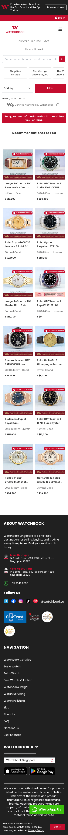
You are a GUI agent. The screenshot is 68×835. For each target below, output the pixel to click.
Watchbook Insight (16, 687)
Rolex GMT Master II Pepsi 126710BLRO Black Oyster (49, 305)
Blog (6, 707)
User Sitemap (12, 735)
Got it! (57, 827)
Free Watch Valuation (18, 680)
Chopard (38, 49)
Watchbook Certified (17, 660)
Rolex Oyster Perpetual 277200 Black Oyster (48, 246)
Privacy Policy (36, 830)
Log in (61, 18)
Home (28, 49)
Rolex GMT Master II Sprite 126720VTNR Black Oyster (49, 187)
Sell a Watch (12, 673)
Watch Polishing (14, 701)
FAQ (6, 721)
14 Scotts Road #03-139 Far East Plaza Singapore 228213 (32, 558)
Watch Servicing (14, 694)
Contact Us (11, 728)
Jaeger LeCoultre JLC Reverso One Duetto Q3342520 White (18, 187)
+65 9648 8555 (19, 583)
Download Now (56, 7)
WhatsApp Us (50, 809)
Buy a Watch (12, 666)
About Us (9, 714)
